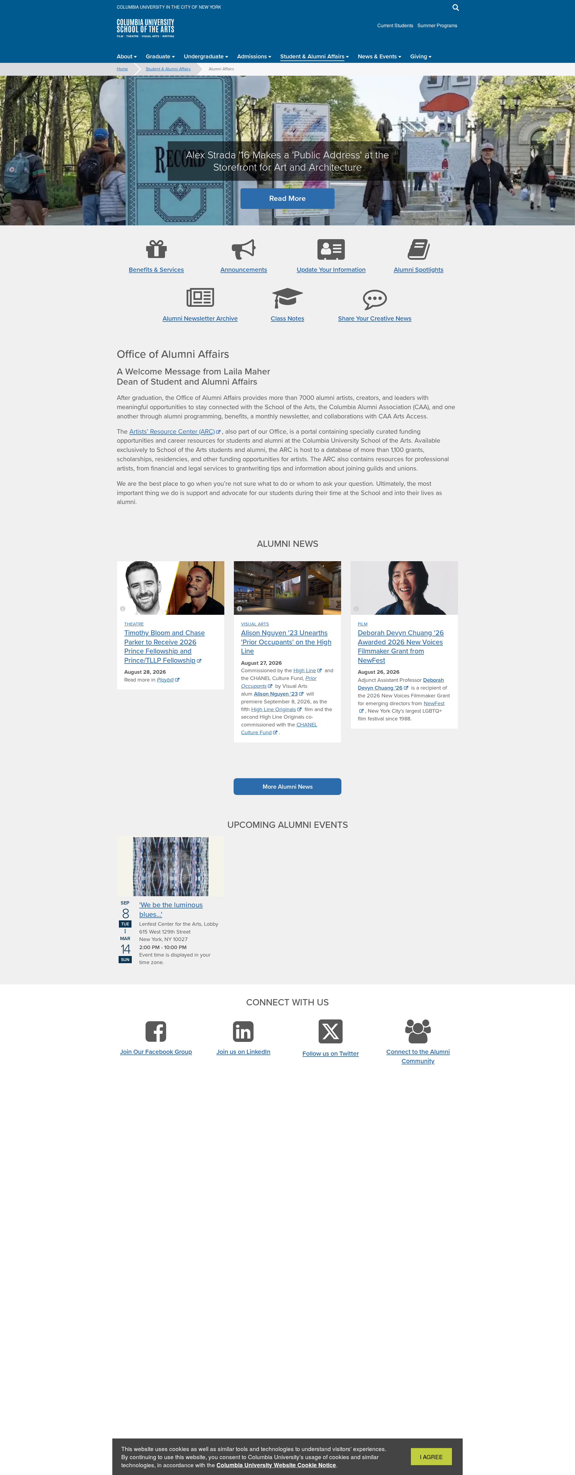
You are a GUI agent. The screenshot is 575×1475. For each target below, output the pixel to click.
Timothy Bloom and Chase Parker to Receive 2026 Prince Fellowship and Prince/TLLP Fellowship (164, 646)
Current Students (395, 25)
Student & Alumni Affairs (168, 69)
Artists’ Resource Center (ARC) (172, 431)
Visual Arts (255, 624)
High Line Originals (273, 709)
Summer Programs (437, 25)
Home (122, 69)
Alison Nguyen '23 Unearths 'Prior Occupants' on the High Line (286, 642)
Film (362, 624)
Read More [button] (287, 198)
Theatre (134, 624)
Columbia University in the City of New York (169, 7)
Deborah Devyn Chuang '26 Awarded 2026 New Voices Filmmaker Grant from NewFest (401, 646)
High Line (304, 670)
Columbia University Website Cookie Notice (276, 1465)
